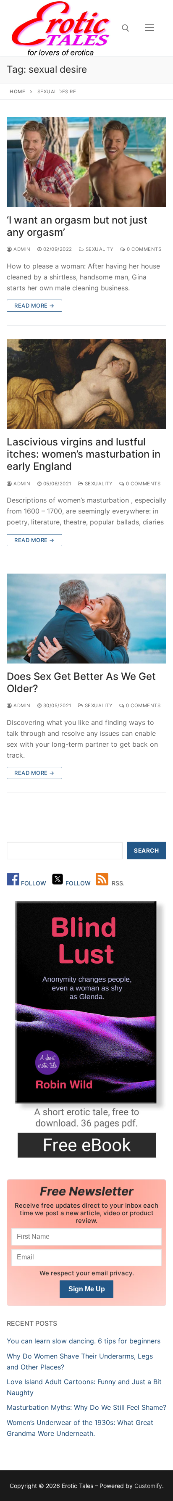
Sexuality (98, 249)
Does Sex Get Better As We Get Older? (81, 682)
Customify (148, 1485)
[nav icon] (149, 28)
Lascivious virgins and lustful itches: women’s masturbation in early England (83, 454)
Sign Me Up (86, 1289)
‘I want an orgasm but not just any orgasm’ (77, 226)
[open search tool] (125, 28)
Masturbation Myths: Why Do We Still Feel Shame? (86, 1407)
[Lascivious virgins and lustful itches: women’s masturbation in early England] (86, 384)
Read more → (34, 305)
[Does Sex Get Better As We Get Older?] (86, 619)
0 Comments (143, 249)
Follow (34, 883)
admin (21, 249)
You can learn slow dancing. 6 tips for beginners (83, 1341)
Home (17, 92)
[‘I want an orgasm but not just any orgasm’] (86, 162)
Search (146, 850)
